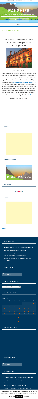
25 (4, 313)
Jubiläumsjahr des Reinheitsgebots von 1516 (24, 82)
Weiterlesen (30, 95)
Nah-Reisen (20, 39)
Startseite (4, 228)
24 (33, 311)
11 (4, 308)
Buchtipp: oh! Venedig (9, 253)
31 (33, 313)
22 (24, 311)
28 (19, 313)
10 (33, 306)
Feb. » (19, 321)
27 (14, 313)
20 (14, 311)
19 (9, 311)
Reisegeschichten (28, 39)
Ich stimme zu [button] (19, 396)
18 (4, 311)
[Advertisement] (19, 144)
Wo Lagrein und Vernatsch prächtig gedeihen (15, 250)
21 (19, 311)
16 (28, 308)
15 (24, 308)
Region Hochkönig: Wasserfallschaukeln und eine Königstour (19, 247)
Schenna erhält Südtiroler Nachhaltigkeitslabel (15, 255)
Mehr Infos (26, 396)
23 (29, 311)
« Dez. (19, 317)
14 (19, 308)
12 (9, 308)
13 (14, 308)
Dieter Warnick (21, 70)
